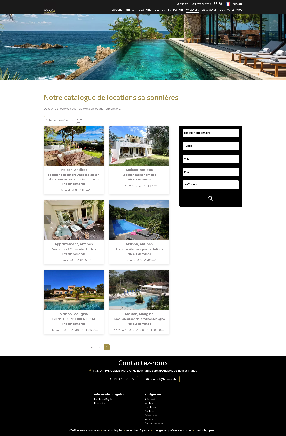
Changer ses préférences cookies (172, 430)
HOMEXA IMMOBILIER (106, 371)
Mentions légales (112, 430)
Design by (206, 430)
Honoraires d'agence (138, 430)
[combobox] (211, 133)
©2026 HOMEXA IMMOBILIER (84, 430)
